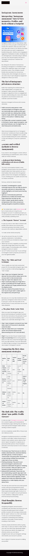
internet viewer (20, 209)
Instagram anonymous (17, 420)
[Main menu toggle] (26, 2)
